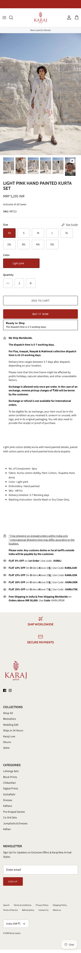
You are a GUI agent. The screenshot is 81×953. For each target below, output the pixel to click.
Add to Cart (40, 300)
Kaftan (7, 829)
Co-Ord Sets (10, 817)
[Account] (68, 17)
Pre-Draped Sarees (14, 811)
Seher (6, 748)
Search (6, 905)
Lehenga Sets (11, 771)
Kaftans (7, 806)
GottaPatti (9, 794)
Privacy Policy (42, 905)
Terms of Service (10, 910)
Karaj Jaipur (14, 933)
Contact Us (44, 910)
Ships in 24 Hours (13, 730)
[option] (40, 94)
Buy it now (40, 314)
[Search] (13, 17)
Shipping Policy (60, 905)
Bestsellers (9, 719)
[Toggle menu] (4, 17)
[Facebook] (4, 690)
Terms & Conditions (22, 905)
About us (57, 910)
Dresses (7, 800)
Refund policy (28, 910)
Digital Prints (10, 788)
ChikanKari (9, 782)
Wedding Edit (10, 724)
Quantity (8, 274)
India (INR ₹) (13, 923)
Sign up (13, 881)
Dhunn (7, 742)
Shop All (8, 713)
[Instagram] (10, 690)
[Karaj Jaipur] (40, 17)
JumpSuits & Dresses (15, 823)
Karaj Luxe (9, 736)
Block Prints (10, 777)
